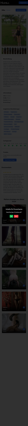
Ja (11, 216)
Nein (16, 216)
